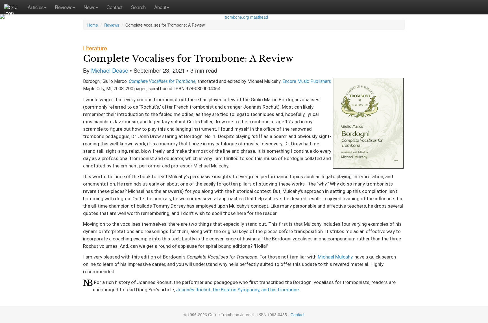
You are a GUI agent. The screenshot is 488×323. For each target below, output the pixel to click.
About (160, 7)
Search (138, 7)
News (89, 7)
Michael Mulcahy (335, 257)
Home (92, 25)
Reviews (63, 7)
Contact (114, 7)
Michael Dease (109, 70)
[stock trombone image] (244, 17)
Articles (35, 7)
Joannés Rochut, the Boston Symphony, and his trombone (237, 289)
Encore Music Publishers (306, 81)
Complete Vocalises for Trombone (162, 81)
